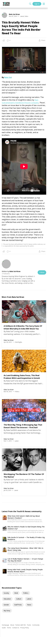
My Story (7, 610)
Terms (9, 628)
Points (29, 625)
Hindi (16, 593)
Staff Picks (18, 605)
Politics (25, 593)
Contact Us (15, 628)
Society (6, 593)
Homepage (5, 625)
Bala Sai (7, 77)
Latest (29, 599)
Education (7, 599)
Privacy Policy (24, 628)
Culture (18, 599)
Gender (6, 605)
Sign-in (36, 4)
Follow (42, 272)
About (12, 625)
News (29, 605)
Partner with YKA (20, 625)
